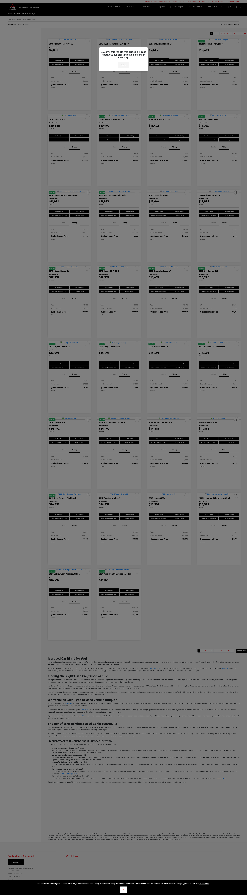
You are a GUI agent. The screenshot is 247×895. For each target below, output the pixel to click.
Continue (123, 65)
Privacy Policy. (204, 884)
